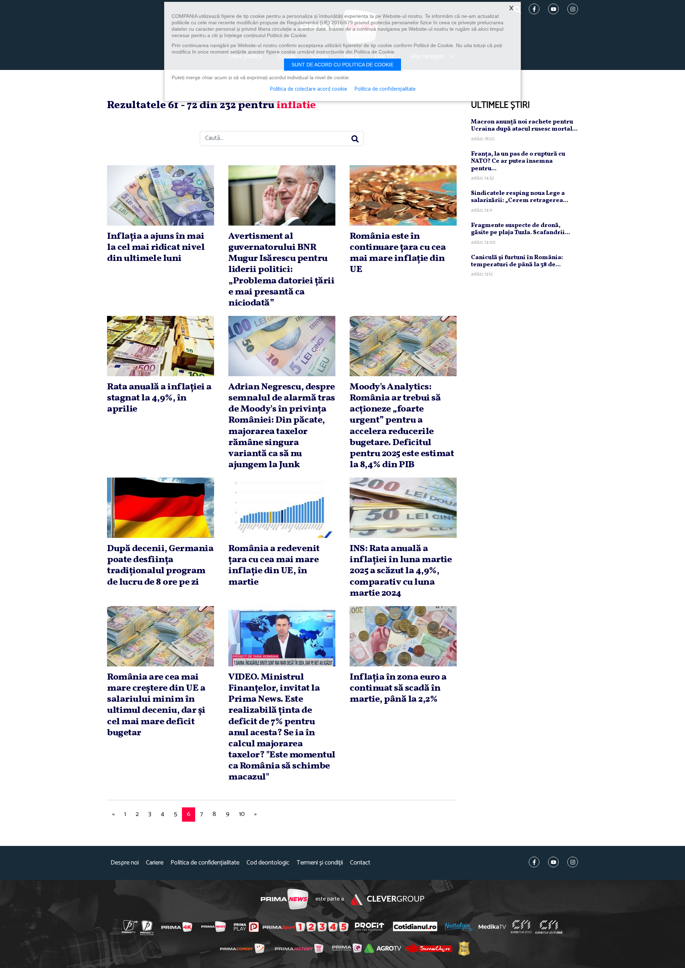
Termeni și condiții (319, 863)
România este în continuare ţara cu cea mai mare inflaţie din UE (398, 253)
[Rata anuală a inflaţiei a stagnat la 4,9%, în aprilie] (160, 346)
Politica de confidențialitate (205, 863)
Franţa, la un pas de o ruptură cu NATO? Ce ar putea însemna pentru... (518, 161)
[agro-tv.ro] (383, 948)
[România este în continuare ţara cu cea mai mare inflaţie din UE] (403, 195)
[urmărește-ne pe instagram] (572, 862)
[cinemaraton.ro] (521, 926)
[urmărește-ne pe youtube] (553, 862)
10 (242, 814)
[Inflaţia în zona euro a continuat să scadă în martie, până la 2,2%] (403, 636)
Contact (360, 863)
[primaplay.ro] (246, 927)
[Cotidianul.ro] (415, 926)
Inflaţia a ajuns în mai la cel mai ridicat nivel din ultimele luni (155, 247)
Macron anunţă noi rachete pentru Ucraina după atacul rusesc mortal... (524, 125)
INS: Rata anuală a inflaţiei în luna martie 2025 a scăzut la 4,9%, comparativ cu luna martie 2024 (401, 571)
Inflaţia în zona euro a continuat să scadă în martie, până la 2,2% (398, 688)
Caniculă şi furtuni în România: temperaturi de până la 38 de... (517, 261)
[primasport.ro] (305, 927)
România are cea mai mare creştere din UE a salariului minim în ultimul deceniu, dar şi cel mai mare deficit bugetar (156, 705)
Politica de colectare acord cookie (308, 89)
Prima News (284, 899)
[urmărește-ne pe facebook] (534, 862)
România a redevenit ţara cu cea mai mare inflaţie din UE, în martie (274, 565)
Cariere (154, 863)
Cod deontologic (268, 863)
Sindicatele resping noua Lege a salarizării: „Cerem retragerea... (519, 197)
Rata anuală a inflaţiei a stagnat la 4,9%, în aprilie (159, 397)
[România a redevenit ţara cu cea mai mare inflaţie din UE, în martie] (281, 508)
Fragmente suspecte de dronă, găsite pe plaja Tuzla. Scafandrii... (520, 229)
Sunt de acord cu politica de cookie (342, 64)
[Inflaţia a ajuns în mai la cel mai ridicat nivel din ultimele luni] (160, 195)
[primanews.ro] (213, 926)
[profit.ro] (369, 926)
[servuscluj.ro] (428, 947)
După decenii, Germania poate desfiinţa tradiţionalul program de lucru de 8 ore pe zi (160, 565)
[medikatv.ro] (492, 926)
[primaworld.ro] (347, 948)
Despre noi (125, 863)
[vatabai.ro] (464, 948)
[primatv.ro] (130, 926)
